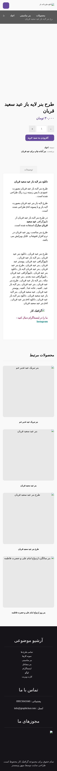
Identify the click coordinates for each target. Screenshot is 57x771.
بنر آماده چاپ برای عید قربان (33, 151)
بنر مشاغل (27, 664)
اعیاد (46, 147)
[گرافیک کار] (44, 4)
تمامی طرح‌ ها (27, 652)
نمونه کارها (27, 656)
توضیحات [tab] (28, 169)
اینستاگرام (27, 668)
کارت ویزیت (27, 677)
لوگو (27, 672)
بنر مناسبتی (27, 660)
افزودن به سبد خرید (38, 137)
